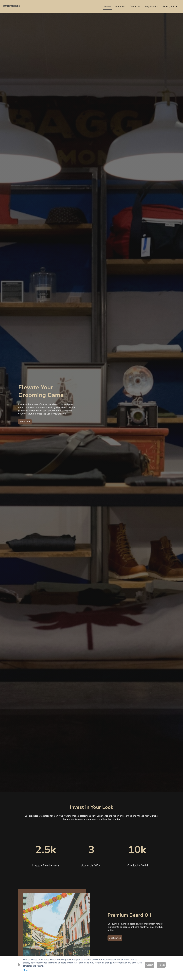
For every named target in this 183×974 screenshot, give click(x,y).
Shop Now (25, 421)
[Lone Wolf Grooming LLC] (17, 9)
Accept (149, 964)
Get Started (115, 937)
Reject (161, 964)
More (25, 970)
